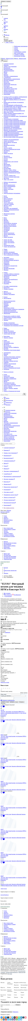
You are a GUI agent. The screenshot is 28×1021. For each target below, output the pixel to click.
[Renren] (4, 1019)
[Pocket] (25, 1017)
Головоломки (7, 365)
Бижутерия (7, 336)
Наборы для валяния (9, 294)
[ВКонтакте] (1, 1017)
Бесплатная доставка (19, 56)
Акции (16, 47)
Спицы (6, 250)
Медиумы (6, 178)
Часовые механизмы (9, 268)
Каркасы (6, 303)
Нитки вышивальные (9, 185)
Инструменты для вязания (11, 253)
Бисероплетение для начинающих (13, 128)
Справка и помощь (19, 54)
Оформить (15, 1011)
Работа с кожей (8, 318)
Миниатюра (7, 313)
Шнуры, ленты (8, 205)
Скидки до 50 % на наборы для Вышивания (15, 96)
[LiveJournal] (23, 1017)
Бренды (6, 541)
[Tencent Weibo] (10, 1019)
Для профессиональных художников (13, 131)
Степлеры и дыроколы (10, 384)
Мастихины (7, 164)
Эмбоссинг (7, 280)
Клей (5, 389)
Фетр (5, 244)
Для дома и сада (8, 87)
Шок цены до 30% (8, 112)
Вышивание (7, 68)
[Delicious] (12, 1017)
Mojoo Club (7, 553)
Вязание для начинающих (10, 130)
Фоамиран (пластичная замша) (12, 350)
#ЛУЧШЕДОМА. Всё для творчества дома (15, 106)
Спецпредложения (9, 63)
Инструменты (7, 165)
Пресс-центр (7, 548)
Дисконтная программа (10, 556)
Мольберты (7, 150)
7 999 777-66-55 (9, 42)
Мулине (6, 143)
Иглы (5, 217)
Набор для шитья (8, 153)
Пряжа (5, 249)
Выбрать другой (8, 40)
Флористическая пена (9, 301)
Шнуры (6, 235)
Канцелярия (7, 94)
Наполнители (7, 302)
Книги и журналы (8, 372)
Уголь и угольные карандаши (11, 176)
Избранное (9, 402)
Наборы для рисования (10, 363)
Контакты (6, 522)
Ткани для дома (8, 239)
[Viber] (15, 1019)
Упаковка (6, 305)
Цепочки (6, 207)
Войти (7, 398)
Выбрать (18, 1004)
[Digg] (15, 1017)
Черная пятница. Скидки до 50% (12, 109)
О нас (5, 515)
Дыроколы (6, 278)
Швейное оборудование (10, 226)
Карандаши (7, 376)
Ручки (5, 146)
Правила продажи (21, 972)
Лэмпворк (6, 211)
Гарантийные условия (20, 51)
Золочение (6, 261)
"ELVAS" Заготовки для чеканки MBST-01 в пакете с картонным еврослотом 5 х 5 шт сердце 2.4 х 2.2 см (13, 713)
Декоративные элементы (10, 275)
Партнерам (7, 547)
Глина (5, 340)
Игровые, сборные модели (11, 361)
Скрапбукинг (7, 77)
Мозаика (6, 270)
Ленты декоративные (9, 234)
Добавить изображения (8, 700)
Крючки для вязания (9, 252)
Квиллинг (6, 81)
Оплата (16, 49)
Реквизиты (6, 521)
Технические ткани (9, 245)
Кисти (5, 163)
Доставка (16, 50)
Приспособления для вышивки (12, 193)
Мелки (5, 381)
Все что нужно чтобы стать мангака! (13, 137)
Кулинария (6, 86)
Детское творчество (9, 91)
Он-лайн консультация (10, 557)
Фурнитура (7, 201)
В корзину (3, 715)
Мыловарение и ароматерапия (12, 79)
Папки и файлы (8, 387)
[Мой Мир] (6, 1017)
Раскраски (6, 369)
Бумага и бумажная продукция (12, 149)
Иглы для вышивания (9, 186)
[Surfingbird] (8, 1019)
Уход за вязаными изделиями (11, 254)
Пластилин (7, 341)
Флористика (7, 83)
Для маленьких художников (11, 119)
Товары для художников (10, 66)
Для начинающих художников (12, 126)
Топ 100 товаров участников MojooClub (14, 110)
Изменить (7, 632)
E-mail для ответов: (6, 695)
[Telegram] (21, 1019)
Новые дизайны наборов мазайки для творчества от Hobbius (14, 114)
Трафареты (6, 264)
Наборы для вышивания (10, 182)
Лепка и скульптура (9, 90)
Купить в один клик (6, 719)
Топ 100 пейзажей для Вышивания (13, 105)
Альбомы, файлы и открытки (11, 274)
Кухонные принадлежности (11, 324)
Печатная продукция (9, 92)
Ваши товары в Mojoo (9, 545)
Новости (6, 518)
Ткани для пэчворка (9, 242)
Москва (7, 35)
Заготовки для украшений (11, 208)
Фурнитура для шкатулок (10, 265)
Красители (6, 287)
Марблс (6, 306)
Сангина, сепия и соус (10, 175)
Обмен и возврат (8, 533)
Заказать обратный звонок (19, 719)
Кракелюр (6, 263)
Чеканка (6, 320)
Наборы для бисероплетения (11, 209)
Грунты (6, 158)
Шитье (5, 72)
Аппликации (7, 352)
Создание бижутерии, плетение (12, 356)
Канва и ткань (7, 187)
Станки (6, 192)
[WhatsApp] (17, 1019)
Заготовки (6, 257)
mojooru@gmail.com (5, 894)
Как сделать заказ (18, 53)
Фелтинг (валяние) (9, 80)
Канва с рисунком (8, 189)
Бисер (5, 196)
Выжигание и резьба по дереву (12, 316)
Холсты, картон (8, 148)
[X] (8, 1017)
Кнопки (6, 231)
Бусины (6, 197)
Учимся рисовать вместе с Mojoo (12, 108)
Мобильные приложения (20, 46)
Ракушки (6, 267)
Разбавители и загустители (11, 161)
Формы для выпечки (9, 322)
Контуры (6, 167)
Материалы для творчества (11, 358)
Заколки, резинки (8, 337)
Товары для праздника (10, 332)
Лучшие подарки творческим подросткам (15, 121)
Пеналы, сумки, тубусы (10, 170)
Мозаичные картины (9, 145)
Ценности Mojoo (8, 520)
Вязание (6, 74)
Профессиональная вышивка (11, 132)
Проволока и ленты (9, 308)
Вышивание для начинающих (12, 127)
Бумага (5, 272)
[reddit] (17, 1017)
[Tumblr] (12, 1019)
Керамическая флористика (11, 312)
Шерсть (6, 291)
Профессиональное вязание (11, 135)
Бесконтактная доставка (10, 543)
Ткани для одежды (9, 141)
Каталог (5, 61)
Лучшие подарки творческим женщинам (14, 123)
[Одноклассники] (4, 1017)
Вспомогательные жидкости (11, 260)
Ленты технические (9, 233)
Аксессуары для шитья (10, 224)
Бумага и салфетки (9, 258)
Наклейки (6, 283)
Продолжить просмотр (6, 1011)
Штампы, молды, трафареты (11, 347)
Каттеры (6, 348)
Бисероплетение (8, 69)
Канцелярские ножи (9, 382)
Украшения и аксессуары (10, 88)
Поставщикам (7, 544)
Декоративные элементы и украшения (14, 309)
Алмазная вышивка (9, 70)
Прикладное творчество (10, 84)
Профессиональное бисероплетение (13, 134)
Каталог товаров (5, 511)
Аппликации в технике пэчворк (12, 317)
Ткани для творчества (9, 246)
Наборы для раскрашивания (11, 139)
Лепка (5, 355)
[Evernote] (19, 1017)
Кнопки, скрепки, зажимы (11, 388)
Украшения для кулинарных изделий (13, 325)
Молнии (6, 220)
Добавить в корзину (5, 1)
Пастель (6, 174)
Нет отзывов (7, 593)
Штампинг (6, 276)
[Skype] (19, 1019)
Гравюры (6, 362)
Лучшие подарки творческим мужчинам (14, 124)
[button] (15, 31)
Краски (6, 152)
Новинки (6, 65)
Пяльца (6, 190)
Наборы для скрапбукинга (11, 279)
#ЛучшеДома (7, 555)
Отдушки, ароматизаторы (10, 286)
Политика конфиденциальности (12, 972)
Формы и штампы (8, 289)
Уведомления (9, 400)
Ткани (5, 73)
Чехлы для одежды (9, 331)
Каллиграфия (7, 168)
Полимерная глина (9, 343)
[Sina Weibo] (6, 1019)
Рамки (5, 328)
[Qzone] (1, 1019)
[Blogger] (10, 1017)
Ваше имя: (3, 694)
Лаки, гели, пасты (8, 179)
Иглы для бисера (8, 198)
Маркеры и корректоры (10, 378)
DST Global (9, 973)
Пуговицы (6, 230)
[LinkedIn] (21, 1017)
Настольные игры (8, 366)
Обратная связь (8, 559)
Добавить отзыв (5, 702)
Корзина (8, 404)
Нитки (5, 219)
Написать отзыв (5, 682)
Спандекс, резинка (9, 204)
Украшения (7, 228)
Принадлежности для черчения (12, 385)
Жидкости (6, 344)
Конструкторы (7, 359)
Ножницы (6, 222)
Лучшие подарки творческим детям (13, 120)
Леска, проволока (8, 202)
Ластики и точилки (9, 377)
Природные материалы (10, 310)
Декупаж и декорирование (11, 76)
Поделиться (8, 596)
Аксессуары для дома (9, 333)
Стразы (6, 215)
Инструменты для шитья (10, 142)
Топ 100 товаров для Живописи (12, 98)
